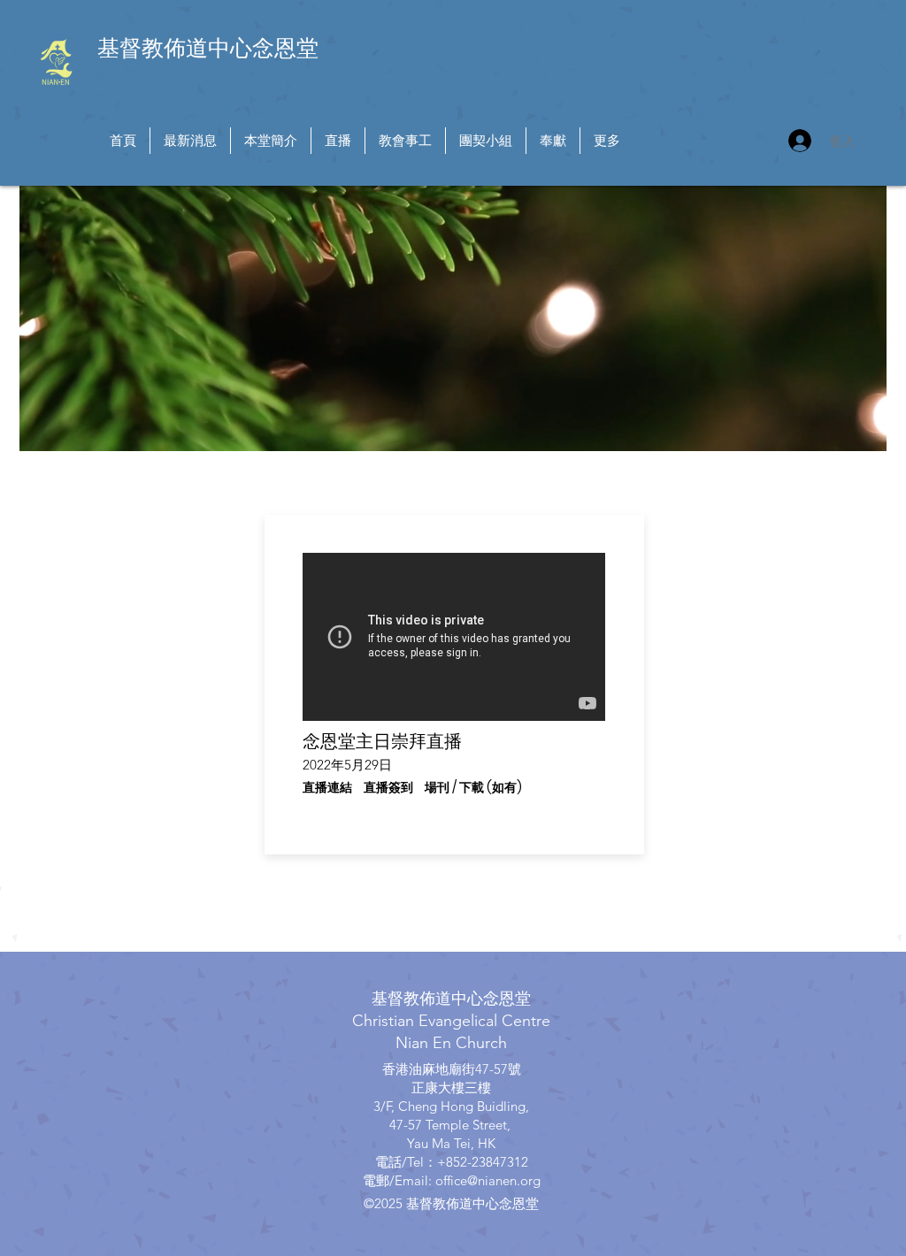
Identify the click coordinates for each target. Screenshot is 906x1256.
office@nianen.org (488, 1180)
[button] (328, 788)
